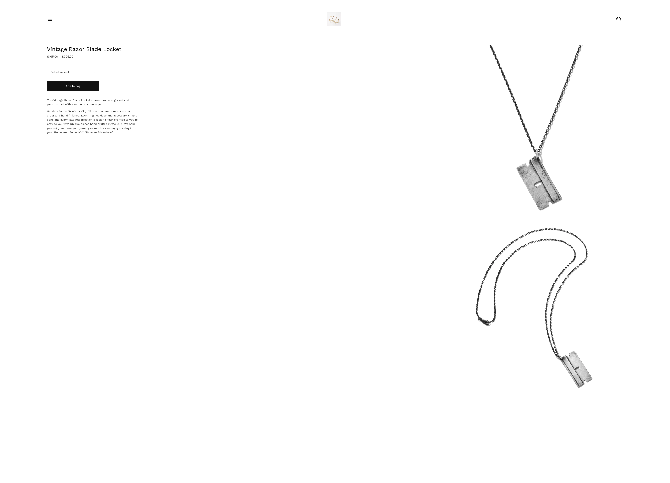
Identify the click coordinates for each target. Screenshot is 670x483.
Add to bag (73, 86)
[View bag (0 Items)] (618, 20)
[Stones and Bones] (334, 19)
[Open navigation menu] (50, 19)
